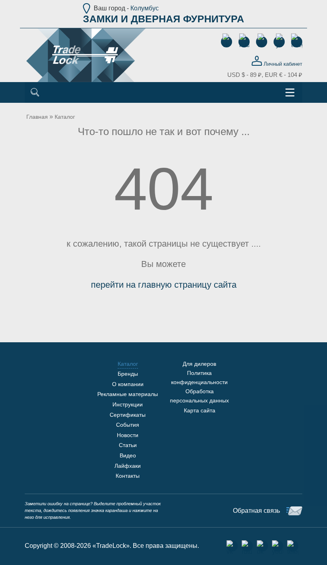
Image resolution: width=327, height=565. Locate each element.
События (127, 425)
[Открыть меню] (290, 92)
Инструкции (127, 404)
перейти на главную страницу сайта (163, 285)
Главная (37, 117)
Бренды (128, 374)
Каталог (65, 117)
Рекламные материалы (127, 394)
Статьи (128, 445)
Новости (127, 435)
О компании (128, 384)
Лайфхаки (127, 466)
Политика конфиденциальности (199, 377)
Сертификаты (128, 415)
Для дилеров (199, 364)
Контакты (128, 476)
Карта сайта (199, 410)
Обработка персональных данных (199, 395)
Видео (128, 455)
